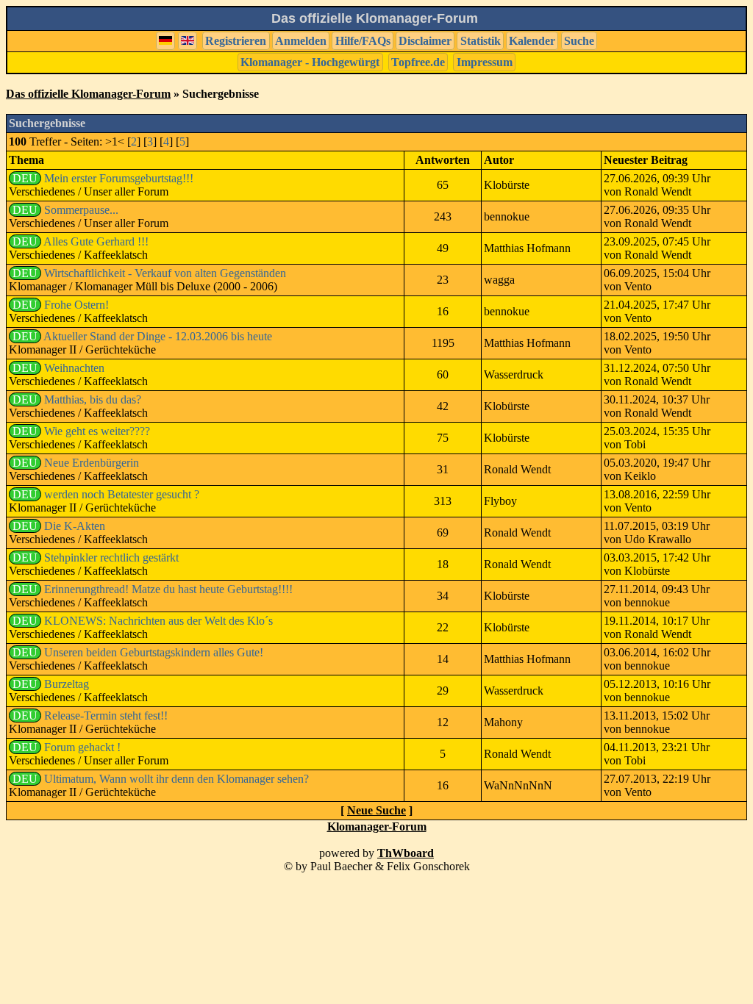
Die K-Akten (74, 526)
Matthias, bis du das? (92, 399)
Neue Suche (376, 810)
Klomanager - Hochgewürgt (309, 62)
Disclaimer (425, 41)
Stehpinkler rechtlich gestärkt (111, 557)
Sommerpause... (81, 210)
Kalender (532, 41)
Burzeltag (66, 684)
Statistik (480, 41)
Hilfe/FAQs (362, 41)
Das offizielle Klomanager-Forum (88, 93)
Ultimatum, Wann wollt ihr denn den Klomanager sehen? (176, 778)
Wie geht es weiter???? (97, 431)
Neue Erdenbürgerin (91, 462)
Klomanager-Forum (377, 826)
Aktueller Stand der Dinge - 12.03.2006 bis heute (157, 336)
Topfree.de (418, 62)
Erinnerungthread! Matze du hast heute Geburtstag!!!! (168, 589)
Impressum (485, 62)
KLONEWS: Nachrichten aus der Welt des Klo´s (158, 620)
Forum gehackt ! (82, 747)
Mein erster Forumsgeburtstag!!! (118, 178)
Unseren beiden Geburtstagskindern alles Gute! (153, 652)
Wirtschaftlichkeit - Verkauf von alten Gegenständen (165, 273)
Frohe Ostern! (76, 304)
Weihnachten (74, 368)
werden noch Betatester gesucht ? (121, 494)
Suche (579, 41)
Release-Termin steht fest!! (106, 715)
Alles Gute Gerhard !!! (96, 241)
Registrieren (235, 41)
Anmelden (300, 41)
